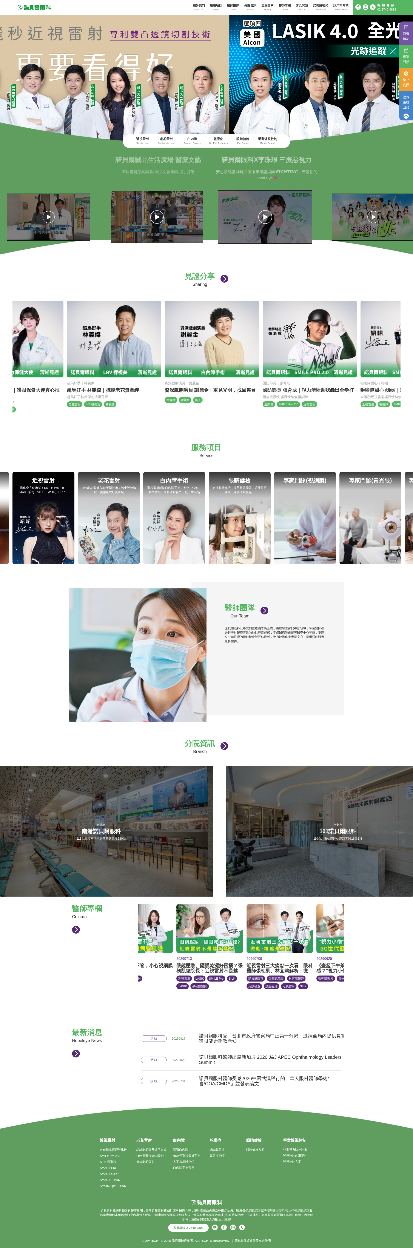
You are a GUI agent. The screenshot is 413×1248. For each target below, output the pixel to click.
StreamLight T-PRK (113, 1185)
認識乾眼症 (217, 1149)
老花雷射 (166, 140)
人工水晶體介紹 (183, 1161)
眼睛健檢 (242, 140)
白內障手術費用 (183, 1167)
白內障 (192, 140)
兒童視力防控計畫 (295, 1149)
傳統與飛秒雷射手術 (186, 1155)
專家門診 (406, 59)
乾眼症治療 (217, 1155)
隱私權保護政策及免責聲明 (253, 1240)
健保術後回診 (406, 102)
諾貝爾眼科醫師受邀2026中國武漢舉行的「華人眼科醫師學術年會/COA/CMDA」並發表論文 (265, 1081)
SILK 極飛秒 (108, 1161)
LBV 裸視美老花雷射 (150, 1155)
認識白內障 (180, 1149)
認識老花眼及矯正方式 (151, 1149)
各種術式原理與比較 (113, 1149)
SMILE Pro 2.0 (110, 1155)
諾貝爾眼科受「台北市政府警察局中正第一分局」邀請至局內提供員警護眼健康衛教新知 (272, 1038)
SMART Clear (109, 1173)
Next (408, 518)
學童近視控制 (267, 140)
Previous (5, 518)
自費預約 (406, 36)
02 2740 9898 (386, 9)
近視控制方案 (292, 1161)
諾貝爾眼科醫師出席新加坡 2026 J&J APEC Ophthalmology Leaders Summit (270, 1059)
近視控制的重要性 (295, 1155)
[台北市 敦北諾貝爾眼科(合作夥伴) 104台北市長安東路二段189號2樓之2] (211, 894)
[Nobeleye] (34, 7)
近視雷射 (142, 140)
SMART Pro (108, 1167)
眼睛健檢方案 (255, 1149)
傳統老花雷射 (145, 1161)
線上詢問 (406, 82)
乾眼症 (218, 140)
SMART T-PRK (110, 1179)
